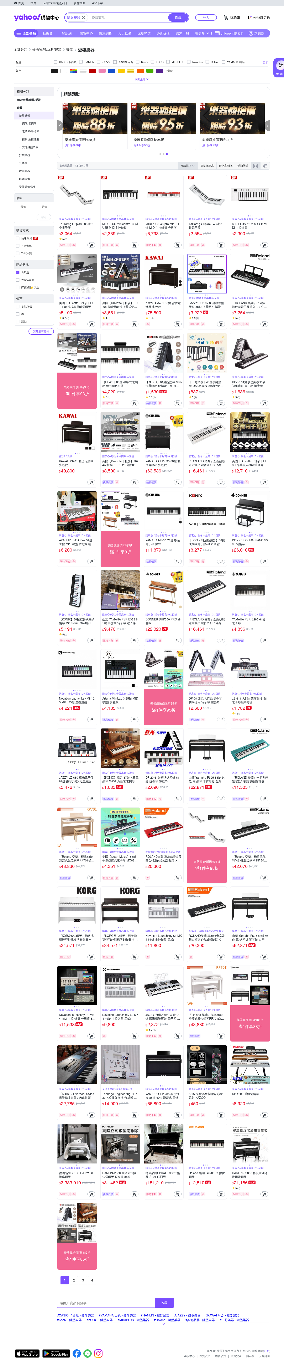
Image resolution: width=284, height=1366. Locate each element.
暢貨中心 (86, 33)
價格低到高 (207, 166)
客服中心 (189, 1356)
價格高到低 (225, 166)
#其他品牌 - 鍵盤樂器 (200, 1320)
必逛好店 (163, 33)
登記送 (67, 33)
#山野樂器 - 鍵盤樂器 (234, 1320)
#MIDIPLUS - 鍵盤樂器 (133, 1320)
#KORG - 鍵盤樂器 (100, 1320)
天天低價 (124, 33)
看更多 (200, 33)
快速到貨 (105, 33)
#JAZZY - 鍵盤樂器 (187, 1315)
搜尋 (164, 1302)
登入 (206, 17)
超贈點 (259, 33)
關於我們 (205, 1356)
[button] (60, 125)
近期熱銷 (242, 166)
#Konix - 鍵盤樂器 (69, 1320)
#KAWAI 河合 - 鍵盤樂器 (222, 1315)
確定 (44, 217)
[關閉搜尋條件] (83, 17)
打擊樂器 (24, 155)
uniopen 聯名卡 (232, 33)
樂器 (19, 107)
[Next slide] (94, 194)
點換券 (48, 33)
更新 (266, 1351)
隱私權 (250, 1356)
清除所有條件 (41, 331)
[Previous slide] (60, 194)
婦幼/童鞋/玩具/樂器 (29, 100)
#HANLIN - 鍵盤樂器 (155, 1315)
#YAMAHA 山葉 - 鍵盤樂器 (117, 1315)
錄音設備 (24, 179)
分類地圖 (264, 1356)
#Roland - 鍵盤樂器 (167, 1320)
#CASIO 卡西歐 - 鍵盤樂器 (75, 1315)
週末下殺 (182, 33)
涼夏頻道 (144, 33)
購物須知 (220, 1356)
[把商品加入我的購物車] (91, 245)
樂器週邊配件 (27, 187)
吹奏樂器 (24, 171)
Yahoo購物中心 (36, 17)
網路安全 (236, 1356)
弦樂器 (23, 163)
